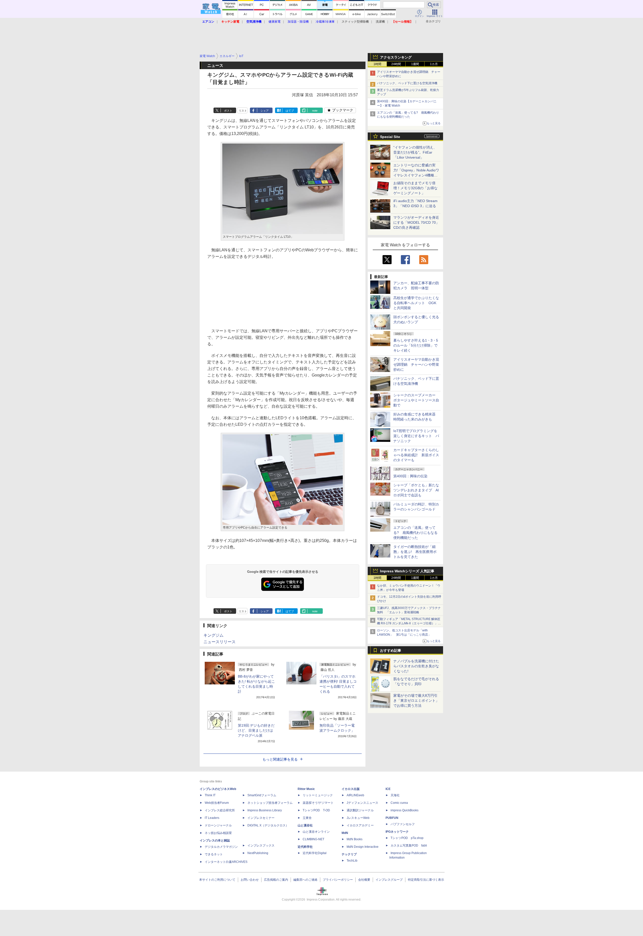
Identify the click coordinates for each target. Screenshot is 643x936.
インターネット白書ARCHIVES (226, 862)
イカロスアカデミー (360, 825)
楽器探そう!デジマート (318, 803)
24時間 (396, 64)
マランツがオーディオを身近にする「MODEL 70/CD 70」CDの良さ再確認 (416, 222)
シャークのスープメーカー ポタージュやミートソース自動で (416, 400)
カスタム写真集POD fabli (409, 845)
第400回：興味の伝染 (410, 476)
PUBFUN (392, 818)
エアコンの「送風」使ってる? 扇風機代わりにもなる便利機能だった (415, 533)
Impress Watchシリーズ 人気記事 (407, 571)
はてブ (290, 110)
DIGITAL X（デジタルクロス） (268, 825)
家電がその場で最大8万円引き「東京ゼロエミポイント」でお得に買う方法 (416, 700)
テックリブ (349, 854)
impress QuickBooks (404, 810)
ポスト (228, 110)
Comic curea (399, 803)
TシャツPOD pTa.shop (407, 838)
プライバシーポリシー (338, 879)
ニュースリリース (219, 642)
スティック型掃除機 (355, 21)
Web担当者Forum (217, 803)
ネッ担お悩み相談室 (218, 833)
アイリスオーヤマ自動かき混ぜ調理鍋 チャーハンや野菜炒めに (416, 364)
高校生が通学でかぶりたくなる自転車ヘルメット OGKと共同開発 (416, 303)
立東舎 (307, 818)
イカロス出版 (351, 789)
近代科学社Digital (315, 853)
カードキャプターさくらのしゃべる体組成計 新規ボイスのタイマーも (416, 455)
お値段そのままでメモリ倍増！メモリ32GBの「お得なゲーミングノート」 (415, 188)
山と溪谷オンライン (316, 831)
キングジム (213, 635)
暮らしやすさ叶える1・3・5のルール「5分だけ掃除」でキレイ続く (415, 345)
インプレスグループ (389, 879)
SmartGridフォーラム (261, 795)
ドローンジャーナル (218, 825)
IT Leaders (212, 818)
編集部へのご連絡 (305, 879)
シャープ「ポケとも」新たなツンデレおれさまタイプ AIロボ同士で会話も (416, 490)
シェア (264, 110)
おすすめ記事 (390, 650)
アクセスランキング (396, 57)
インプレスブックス (261, 845)
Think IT (210, 795)
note (314, 110)
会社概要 (364, 879)
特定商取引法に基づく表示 (426, 879)
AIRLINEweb (355, 795)
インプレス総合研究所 (220, 810)
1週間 (415, 64)
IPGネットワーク (397, 831)
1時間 (377, 64)
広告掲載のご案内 (276, 879)
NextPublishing (257, 853)
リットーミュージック (318, 795)
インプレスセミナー (261, 818)
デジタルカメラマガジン (221, 847)
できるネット (214, 854)
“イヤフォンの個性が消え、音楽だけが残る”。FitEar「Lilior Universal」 (415, 152)
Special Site (390, 137)
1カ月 (434, 64)
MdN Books (354, 839)
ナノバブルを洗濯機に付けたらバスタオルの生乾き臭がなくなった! (416, 666)
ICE (388, 789)
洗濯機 (380, 21)
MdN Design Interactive (363, 847)
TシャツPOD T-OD (316, 810)
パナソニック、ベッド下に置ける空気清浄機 (407, 83)
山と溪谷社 (305, 825)
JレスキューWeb (358, 818)
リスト (243, 110)
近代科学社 (305, 847)
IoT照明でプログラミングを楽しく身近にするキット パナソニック (416, 436)
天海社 (395, 795)
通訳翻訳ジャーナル (360, 810)
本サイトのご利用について (217, 879)
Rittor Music (306, 789)
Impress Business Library (264, 810)
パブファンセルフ (403, 824)
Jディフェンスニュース (362, 803)
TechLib (352, 860)
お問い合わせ (250, 879)
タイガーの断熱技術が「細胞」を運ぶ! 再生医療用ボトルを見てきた (415, 552)
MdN (345, 833)
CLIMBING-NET (313, 839)
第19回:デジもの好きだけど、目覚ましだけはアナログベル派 (256, 730)
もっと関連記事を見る (280, 759)
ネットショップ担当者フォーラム (270, 803)
